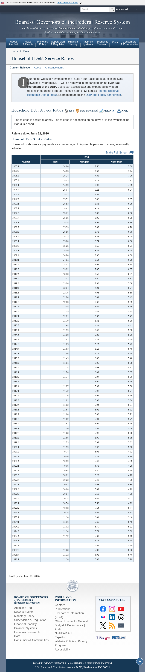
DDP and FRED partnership (103, 94)
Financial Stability (25, 624)
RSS (71, 110)
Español (60, 637)
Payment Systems (25, 628)
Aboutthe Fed (13, 43)
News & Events (23, 611)
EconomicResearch (102, 43)
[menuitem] (13, 43)
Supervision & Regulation (30, 620)
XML (124, 110)
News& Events (28, 43)
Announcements (54, 67)
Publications (62, 609)
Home (15, 51)
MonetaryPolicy (42, 43)
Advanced (122, 9)
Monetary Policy (24, 615)
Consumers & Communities (129, 43)
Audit (58, 629)
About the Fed (23, 607)
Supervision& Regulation (58, 43)
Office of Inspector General (71, 621)
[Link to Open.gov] (120, 637)
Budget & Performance (69, 625)
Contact (60, 605)
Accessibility (63, 649)
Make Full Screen (117, 152)
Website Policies (65, 641)
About (37, 67)
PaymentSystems (88, 43)
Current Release (20, 67)
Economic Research (27, 632)
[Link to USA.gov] (103, 637)
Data (115, 42)
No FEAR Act (63, 633)
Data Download (88, 110)
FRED (107, 110)
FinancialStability (73, 43)
